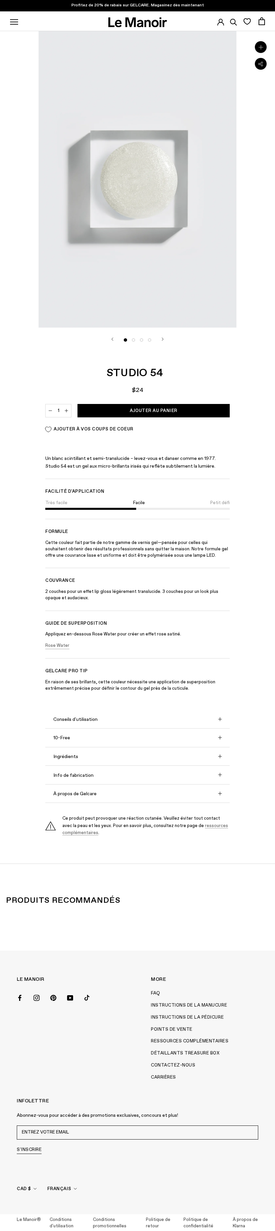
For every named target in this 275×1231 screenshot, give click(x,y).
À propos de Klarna (245, 1223)
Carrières (163, 1077)
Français (59, 1189)
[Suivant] (163, 339)
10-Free (61, 738)
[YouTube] (70, 997)
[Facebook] (20, 997)
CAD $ (24, 1189)
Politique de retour (158, 1223)
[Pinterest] (53, 997)
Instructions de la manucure (189, 1005)
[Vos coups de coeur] (247, 21)
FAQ (155, 993)
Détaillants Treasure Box (185, 1053)
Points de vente (171, 1029)
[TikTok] (87, 997)
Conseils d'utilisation (75, 719)
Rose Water (57, 645)
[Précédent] (112, 339)
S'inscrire (29, 1150)
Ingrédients (65, 756)
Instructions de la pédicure (187, 1017)
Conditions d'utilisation (61, 1223)
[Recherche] (233, 21)
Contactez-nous (173, 1065)
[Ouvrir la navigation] (14, 21)
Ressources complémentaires (190, 1041)
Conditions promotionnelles (109, 1223)
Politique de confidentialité (198, 1223)
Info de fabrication (73, 775)
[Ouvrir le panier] (262, 21)
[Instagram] (37, 997)
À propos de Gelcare (75, 794)
